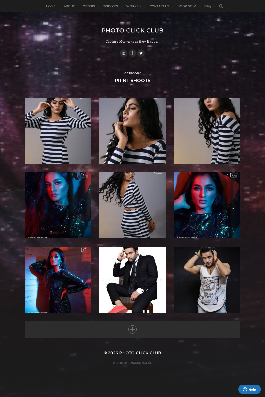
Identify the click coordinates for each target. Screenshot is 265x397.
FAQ (207, 6)
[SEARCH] (221, 6)
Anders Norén (140, 362)
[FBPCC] (132, 53)
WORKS (132, 6)
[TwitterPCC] (141, 53)
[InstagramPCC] (123, 53)
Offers (89, 6)
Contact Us (159, 6)
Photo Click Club (132, 30)
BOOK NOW (186, 6)
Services (110, 6)
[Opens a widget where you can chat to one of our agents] (249, 390)
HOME (50, 6)
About (69, 6)
